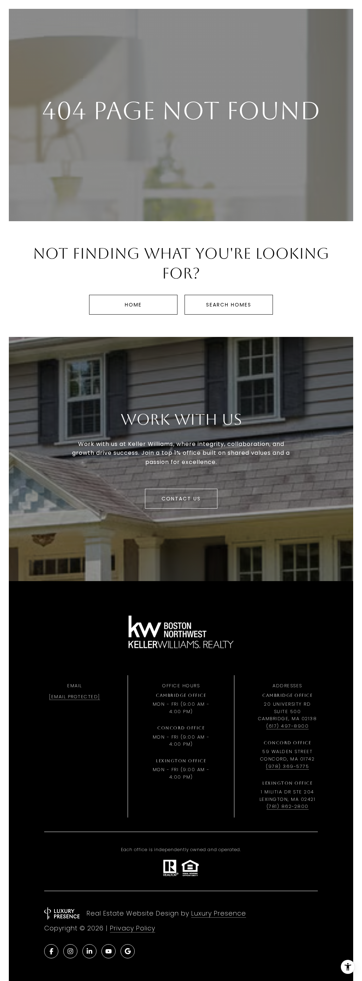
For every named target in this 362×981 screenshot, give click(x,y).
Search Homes (228, 304)
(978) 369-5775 (287, 766)
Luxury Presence (218, 913)
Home (133, 304)
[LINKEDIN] (89, 951)
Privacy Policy (132, 928)
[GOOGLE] (128, 951)
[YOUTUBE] (108, 951)
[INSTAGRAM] (70, 951)
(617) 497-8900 (287, 726)
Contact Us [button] (181, 498)
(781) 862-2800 (288, 806)
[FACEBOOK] (51, 951)
